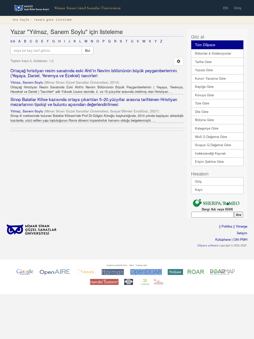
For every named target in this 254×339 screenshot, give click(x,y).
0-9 (12, 41)
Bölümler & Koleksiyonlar (213, 53)
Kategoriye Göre (206, 128)
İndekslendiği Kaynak (210, 153)
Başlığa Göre (204, 86)
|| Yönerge (239, 226)
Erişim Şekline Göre (209, 161)
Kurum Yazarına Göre (210, 78)
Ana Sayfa (21, 20)
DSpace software (207, 245)
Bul (87, 50)
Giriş (237, 8)
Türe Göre (202, 103)
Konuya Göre (204, 95)
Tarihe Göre (203, 61)
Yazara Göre (204, 70)
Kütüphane (223, 239)
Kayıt (198, 189)
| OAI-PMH (239, 239)
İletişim (242, 233)
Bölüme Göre (204, 119)
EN (225, 8)
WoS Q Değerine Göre (211, 136)
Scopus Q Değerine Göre (213, 144)
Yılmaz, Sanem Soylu (26, 82)
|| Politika (225, 226)
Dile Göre (201, 111)
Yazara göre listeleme (53, 20)
